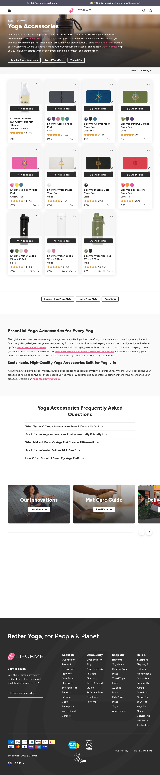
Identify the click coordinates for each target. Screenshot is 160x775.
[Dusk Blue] (86, 119)
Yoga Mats (118, 664)
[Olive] (123, 119)
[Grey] (49, 119)
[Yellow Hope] (17, 185)
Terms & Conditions (142, 750)
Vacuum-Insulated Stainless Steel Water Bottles (84, 351)
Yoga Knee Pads (104, 42)
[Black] (90, 119)
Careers (66, 715)
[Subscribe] (38, 693)
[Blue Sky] (21, 185)
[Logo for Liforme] (80, 10)
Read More (102, 509)
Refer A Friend (95, 683)
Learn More (37, 509)
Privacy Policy (121, 750)
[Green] (63, 119)
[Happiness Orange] (127, 185)
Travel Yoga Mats (54, 60)
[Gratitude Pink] (132, 185)
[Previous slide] (141, 532)
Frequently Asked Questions (143, 688)
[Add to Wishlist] (38, 84)
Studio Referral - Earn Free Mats (95, 692)
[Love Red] (123, 185)
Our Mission (68, 659)
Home (10, 21)
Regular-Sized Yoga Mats (24, 60)
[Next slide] (149, 532)
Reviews (91, 701)
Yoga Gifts (76, 60)
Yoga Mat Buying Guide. (46, 378)
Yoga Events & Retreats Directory (95, 674)
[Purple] (53, 119)
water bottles (109, 46)
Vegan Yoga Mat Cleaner (43, 38)
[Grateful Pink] (12, 185)
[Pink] (58, 119)
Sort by (145, 70)
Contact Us (143, 715)
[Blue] (67, 119)
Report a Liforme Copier (67, 697)
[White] (49, 185)
